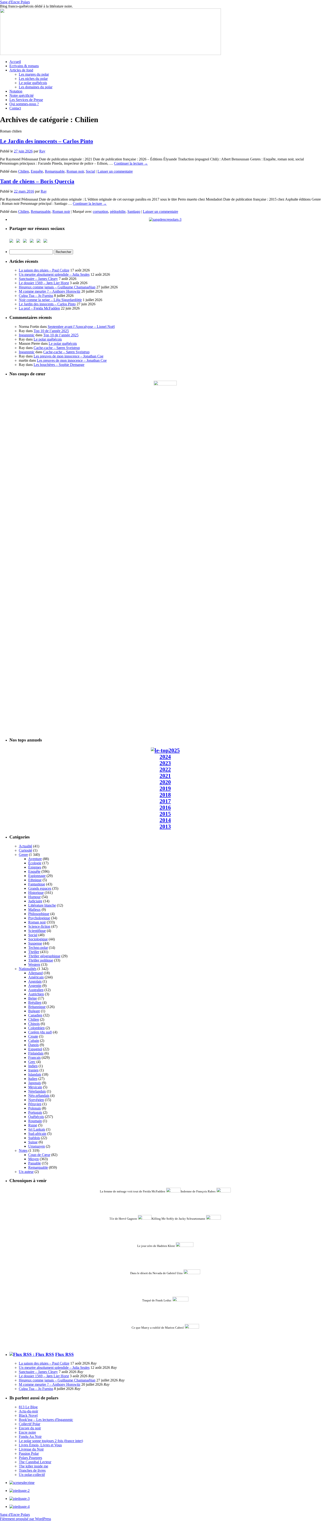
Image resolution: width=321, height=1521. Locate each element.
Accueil (15, 62)
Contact (15, 108)
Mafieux (34, 910)
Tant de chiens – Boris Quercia (37, 181)
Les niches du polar (33, 79)
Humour (34, 897)
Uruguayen (36, 1146)
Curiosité (25, 850)
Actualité (25, 846)
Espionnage (37, 876)
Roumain (35, 1121)
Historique (36, 893)
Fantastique (36, 884)
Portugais (35, 1112)
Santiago (133, 211)
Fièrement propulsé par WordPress (25, 1519)
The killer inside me (33, 1466)
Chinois (34, 1024)
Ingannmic (27, 335)
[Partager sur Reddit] (26, 241)
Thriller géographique (44, 956)
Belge (32, 998)
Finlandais (35, 1053)
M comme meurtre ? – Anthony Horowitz (49, 291)
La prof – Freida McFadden (39, 308)
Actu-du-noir (28, 1411)
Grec (31, 1062)
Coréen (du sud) (40, 1032)
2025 (174, 750)
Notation (15, 91)
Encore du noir (30, 1428)
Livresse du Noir (31, 1449)
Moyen (33, 1159)
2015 (165, 814)
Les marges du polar (34, 74)
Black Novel (28, 1415)
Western (34, 964)
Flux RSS (64, 1354)
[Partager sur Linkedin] (39, 241)
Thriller (33, 952)
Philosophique (38, 914)
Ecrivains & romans (24, 66)
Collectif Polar (29, 1424)
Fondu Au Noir (30, 1437)
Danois (33, 1045)
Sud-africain (37, 1134)
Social (90, 171)
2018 (165, 795)
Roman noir (75, 171)
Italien (32, 1079)
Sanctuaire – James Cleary (38, 279)
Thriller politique (40, 960)
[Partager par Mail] (46, 241)
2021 (165, 776)
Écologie (34, 863)
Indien (33, 1066)
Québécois (36, 1117)
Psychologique (39, 918)
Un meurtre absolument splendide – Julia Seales (54, 274)
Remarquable (55, 171)
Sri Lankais (36, 1129)
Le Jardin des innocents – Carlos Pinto (46, 141)
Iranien (33, 1070)
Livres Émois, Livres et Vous (40, 1445)
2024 (165, 757)
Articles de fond (21, 70)
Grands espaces (39, 888)
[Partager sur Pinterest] (32, 241)
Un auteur (26, 1172)
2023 (165, 763)
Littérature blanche (42, 905)
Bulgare (34, 1011)
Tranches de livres (32, 1470)
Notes (23, 1150)
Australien (35, 990)
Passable (34, 1163)
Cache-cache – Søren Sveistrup (57, 348)
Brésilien (34, 1003)
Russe (32, 1125)
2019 (165, 788)
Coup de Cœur (39, 1155)
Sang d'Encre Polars (15, 2)
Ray (42, 151)
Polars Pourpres (30, 1458)
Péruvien (34, 1104)
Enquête (37, 171)
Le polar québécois (33, 83)
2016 (165, 807)
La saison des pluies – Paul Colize (44, 270)
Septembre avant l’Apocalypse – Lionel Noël (81, 327)
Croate (33, 1036)
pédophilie (117, 211)
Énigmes (34, 867)
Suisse (33, 1142)
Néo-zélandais (38, 1096)
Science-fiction (39, 926)
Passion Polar (29, 1453)
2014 (165, 820)
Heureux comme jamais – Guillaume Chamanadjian (57, 287)
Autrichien (36, 994)
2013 (165, 826)
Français (34, 1057)
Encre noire (27, 1432)
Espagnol (35, 1049)
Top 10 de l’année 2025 (51, 331)
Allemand (35, 973)
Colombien (36, 1028)
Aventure (35, 859)
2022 (165, 769)
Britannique (37, 1007)
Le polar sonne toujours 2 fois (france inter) (51, 1441)
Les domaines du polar (35, 87)
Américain (36, 977)
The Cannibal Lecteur (35, 1462)
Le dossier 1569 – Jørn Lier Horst (44, 283)
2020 (165, 782)
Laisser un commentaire (115, 171)
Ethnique (35, 880)
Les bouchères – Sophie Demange (59, 365)
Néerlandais (37, 1091)
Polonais (34, 1108)
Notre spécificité (21, 95)
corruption (100, 211)
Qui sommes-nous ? (24, 104)
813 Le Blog (28, 1407)
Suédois (34, 1138)
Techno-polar (38, 948)
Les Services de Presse (26, 100)
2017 (165, 801)
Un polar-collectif (32, 1475)
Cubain (33, 1041)
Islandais (34, 1074)
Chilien (23, 171)
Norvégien (36, 1100)
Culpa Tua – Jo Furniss (36, 296)
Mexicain (35, 1087)
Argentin (34, 986)
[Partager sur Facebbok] (12, 241)
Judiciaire (35, 901)
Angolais (35, 981)
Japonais (34, 1083)
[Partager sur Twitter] (19, 241)
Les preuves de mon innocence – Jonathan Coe (68, 356)
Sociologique (38, 939)
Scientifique (37, 931)
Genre (23, 855)
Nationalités (27, 969)
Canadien (35, 1015)
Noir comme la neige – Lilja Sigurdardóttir (50, 300)
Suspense (35, 943)
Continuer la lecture (131, 163)
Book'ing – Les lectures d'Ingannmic (46, 1420)
